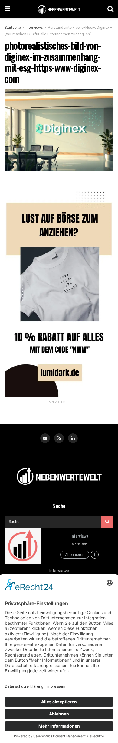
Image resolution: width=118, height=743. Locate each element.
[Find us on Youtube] (45, 438)
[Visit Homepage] (59, 9)
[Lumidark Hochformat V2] (59, 288)
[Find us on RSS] (59, 438)
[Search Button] (110, 9)
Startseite (13, 27)
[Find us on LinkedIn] (73, 438)
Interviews (34, 27)
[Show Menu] (7, 9)
